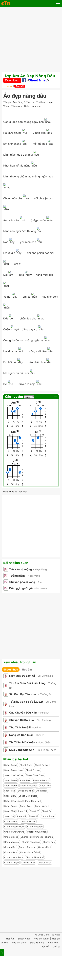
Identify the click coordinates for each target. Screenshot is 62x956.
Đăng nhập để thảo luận (15, 491)
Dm (13, 431)
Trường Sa (46, 694)
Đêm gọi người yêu (21, 588)
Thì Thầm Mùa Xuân (22, 742)
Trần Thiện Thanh (46, 749)
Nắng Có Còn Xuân (21, 735)
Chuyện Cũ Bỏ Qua (21, 720)
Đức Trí (40, 735)
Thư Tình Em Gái (20, 727)
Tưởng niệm (17, 575)
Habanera (36, 106)
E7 (36, 431)
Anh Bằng (18, 102)
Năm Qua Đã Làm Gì (22, 675)
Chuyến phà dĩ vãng (22, 582)
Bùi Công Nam (46, 675)
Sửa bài (19, 86)
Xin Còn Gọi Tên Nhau (23, 694)
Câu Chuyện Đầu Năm (23, 712)
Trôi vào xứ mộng (20, 569)
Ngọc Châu (44, 742)
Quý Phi (37, 727)
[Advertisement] (31, 39)
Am (20, 106)
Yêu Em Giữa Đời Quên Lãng (27, 683)
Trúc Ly (30, 102)
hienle (9, 86)
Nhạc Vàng (41, 569)
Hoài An (44, 712)
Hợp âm (27, 669)
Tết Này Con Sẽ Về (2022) (26, 701)
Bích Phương (44, 720)
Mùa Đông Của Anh (21, 749)
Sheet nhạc (38, 80)
